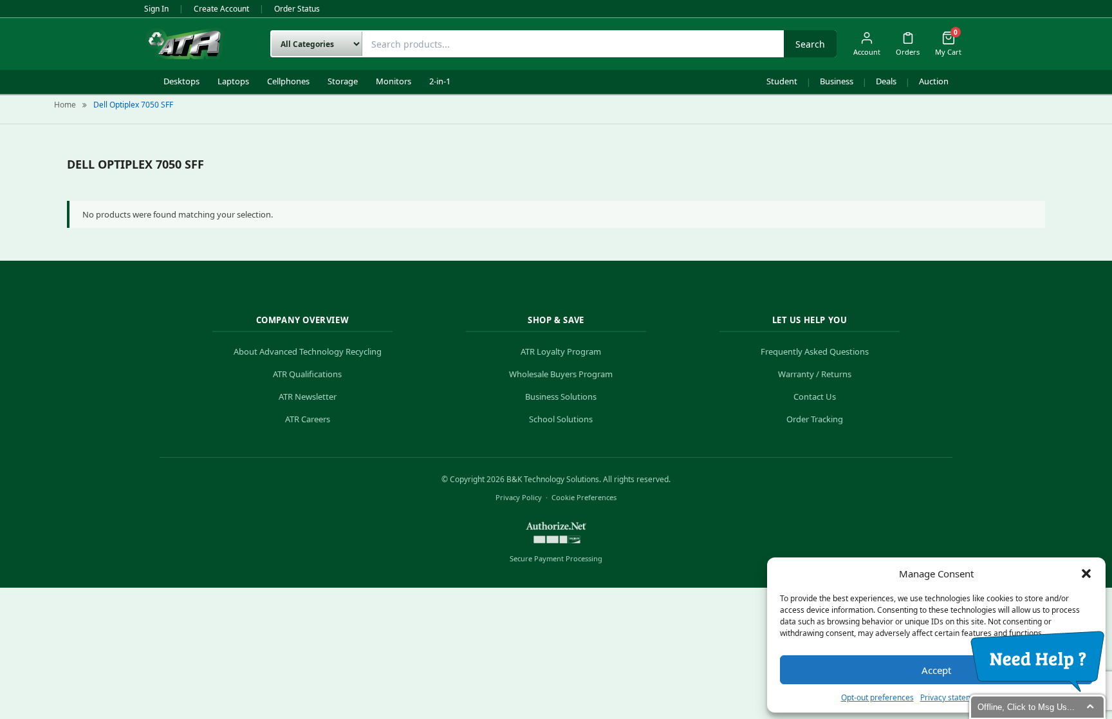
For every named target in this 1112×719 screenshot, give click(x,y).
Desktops (181, 81)
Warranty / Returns (814, 374)
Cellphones (288, 81)
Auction (934, 81)
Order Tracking (814, 419)
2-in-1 (439, 81)
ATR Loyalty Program (561, 351)
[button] (1086, 573)
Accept (936, 670)
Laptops (233, 81)
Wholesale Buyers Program (561, 374)
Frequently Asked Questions (815, 351)
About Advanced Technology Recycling (308, 351)
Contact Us (814, 396)
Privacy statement (952, 697)
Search (810, 44)
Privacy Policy (519, 497)
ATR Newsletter (308, 396)
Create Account (221, 8)
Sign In (156, 8)
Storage (343, 81)
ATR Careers (307, 419)
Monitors (393, 81)
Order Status (297, 8)
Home (65, 104)
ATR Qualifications (307, 374)
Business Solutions (561, 396)
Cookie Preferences (583, 497)
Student (781, 81)
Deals (886, 81)
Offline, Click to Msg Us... (1026, 707)
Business (836, 81)
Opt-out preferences (877, 697)
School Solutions (561, 419)
